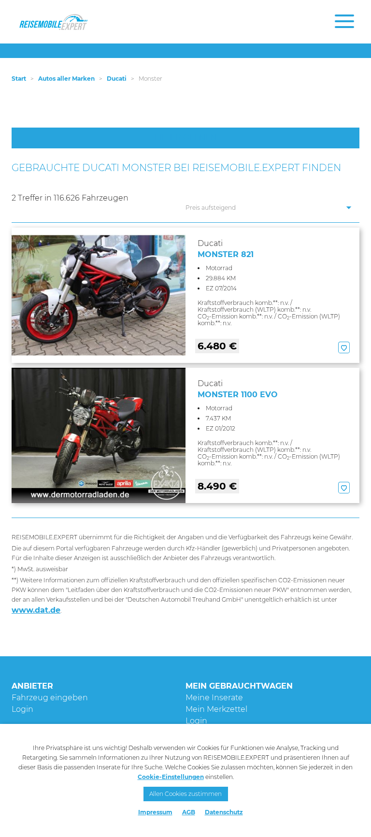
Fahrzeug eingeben (50, 697)
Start (19, 78)
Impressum (155, 812)
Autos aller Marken (66, 78)
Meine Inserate (214, 697)
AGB (188, 812)
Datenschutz (224, 812)
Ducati (117, 78)
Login (22, 709)
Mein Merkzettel (216, 709)
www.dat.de (36, 610)
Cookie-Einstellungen (171, 776)
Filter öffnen (186, 137)
